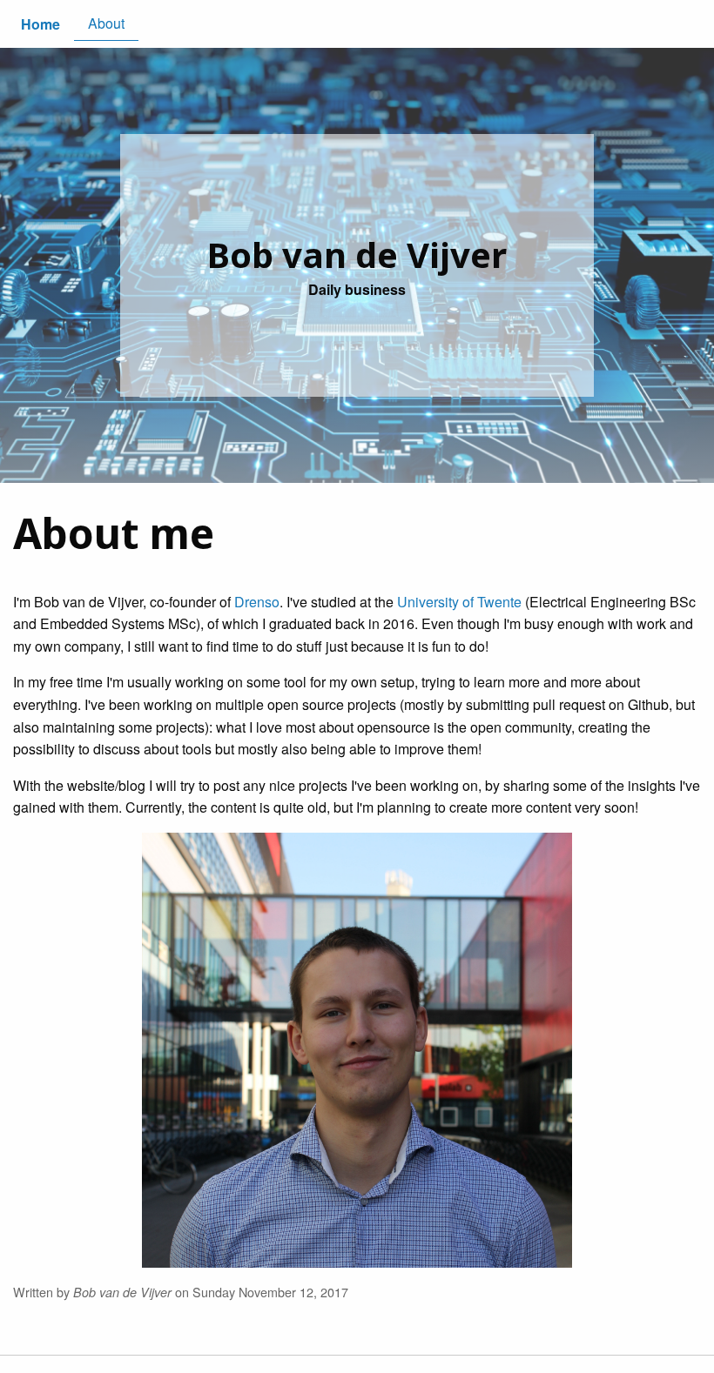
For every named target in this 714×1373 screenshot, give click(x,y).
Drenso (257, 602)
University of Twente (459, 602)
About (106, 23)
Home (40, 24)
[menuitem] (40, 24)
